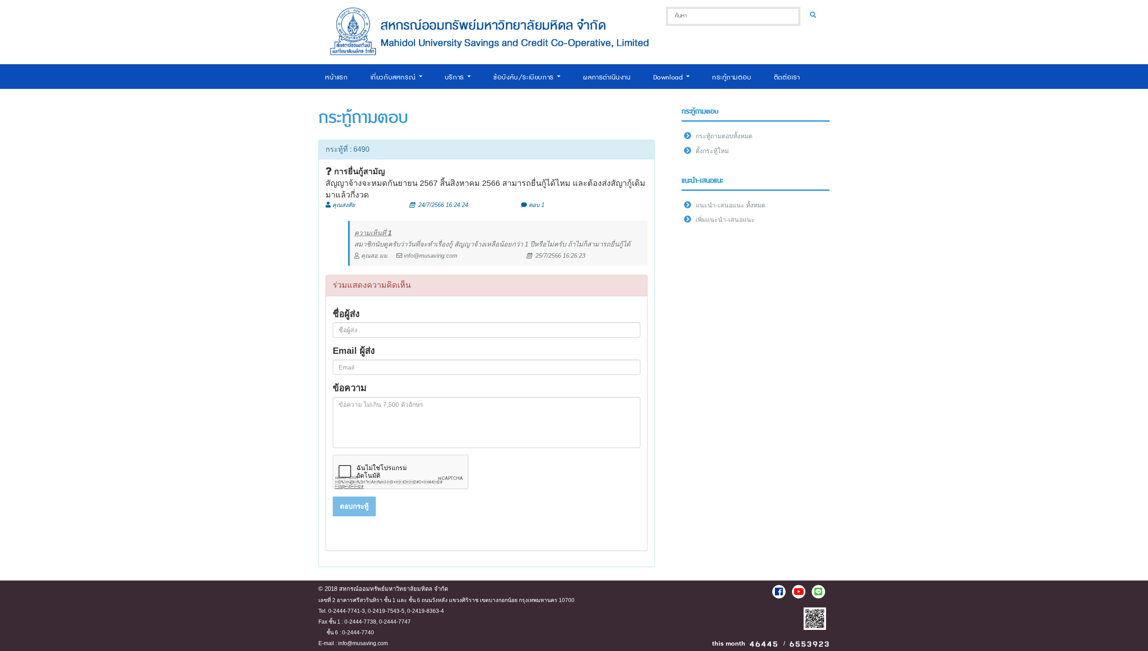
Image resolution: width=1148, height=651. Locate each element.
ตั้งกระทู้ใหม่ (712, 150)
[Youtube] (798, 591)
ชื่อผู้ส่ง (346, 314)
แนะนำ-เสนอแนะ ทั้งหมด (730, 205)
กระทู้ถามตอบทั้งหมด (724, 136)
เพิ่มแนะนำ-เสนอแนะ (725, 219)
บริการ (456, 77)
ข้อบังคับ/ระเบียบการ (524, 77)
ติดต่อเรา (787, 77)
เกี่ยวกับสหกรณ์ (394, 77)
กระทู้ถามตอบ (732, 77)
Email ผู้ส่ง (354, 351)
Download (669, 77)
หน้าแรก (336, 77)
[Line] (818, 591)
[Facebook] (779, 591)
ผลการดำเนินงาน (607, 77)
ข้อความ (349, 388)
